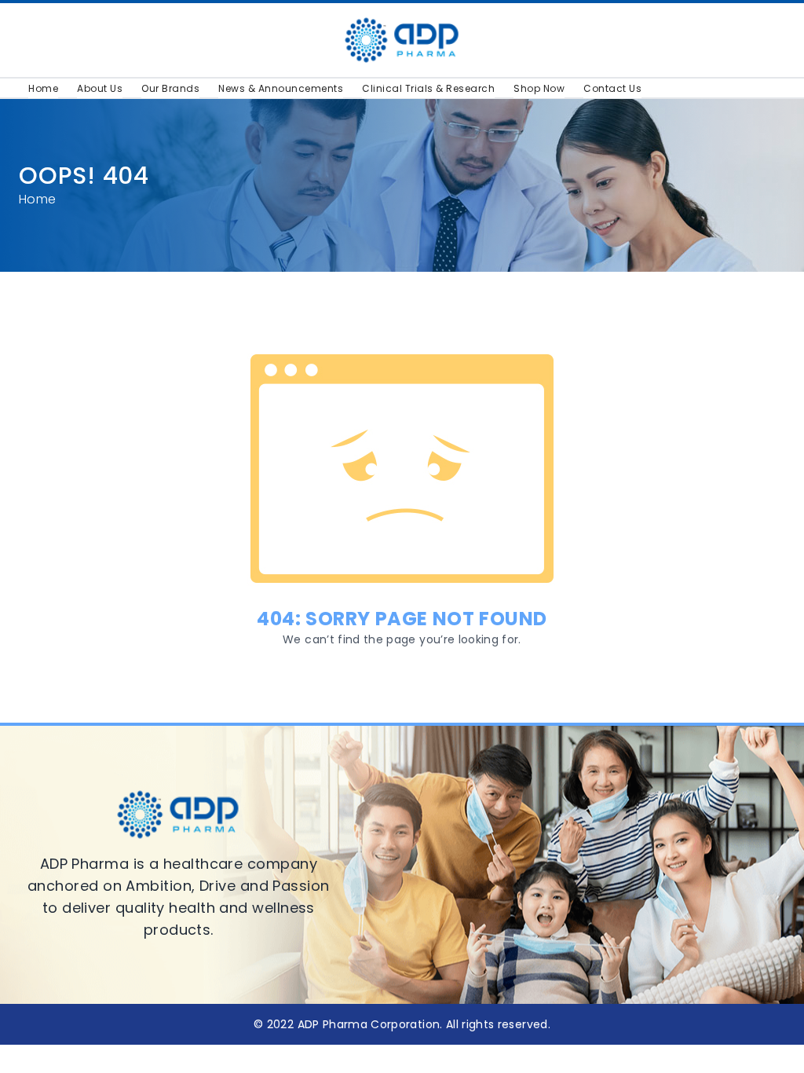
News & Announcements (280, 88)
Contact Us (612, 88)
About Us (99, 88)
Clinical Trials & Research (428, 88)
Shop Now (539, 88)
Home (43, 88)
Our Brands (170, 88)
